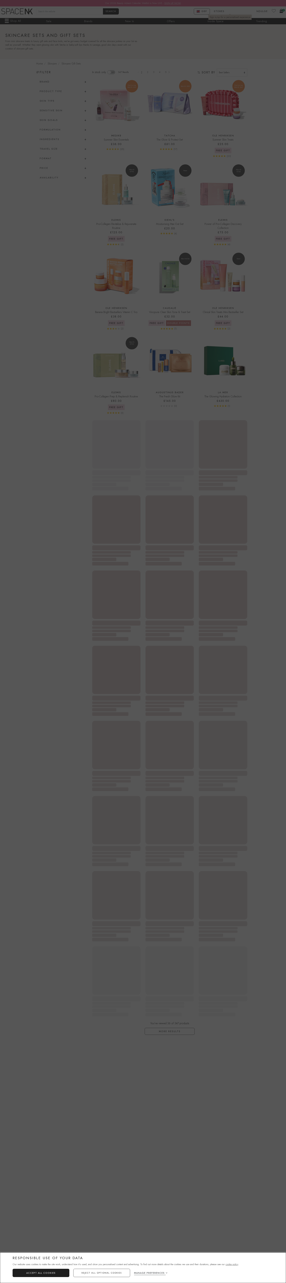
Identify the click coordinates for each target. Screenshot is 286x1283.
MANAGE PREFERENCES (149, 1273)
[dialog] (143, 1267)
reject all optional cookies (102, 1272)
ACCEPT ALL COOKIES (41, 1273)
